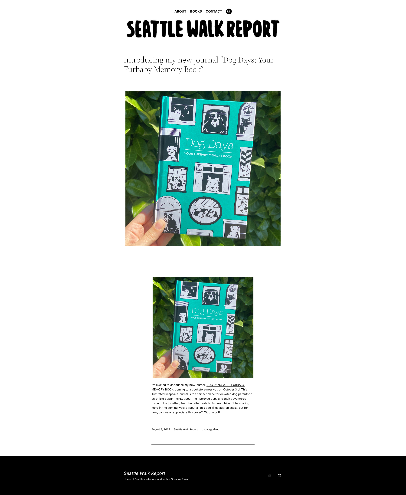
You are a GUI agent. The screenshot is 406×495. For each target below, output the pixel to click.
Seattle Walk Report (144, 473)
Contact (214, 11)
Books (196, 11)
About (180, 11)
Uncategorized (210, 429)
